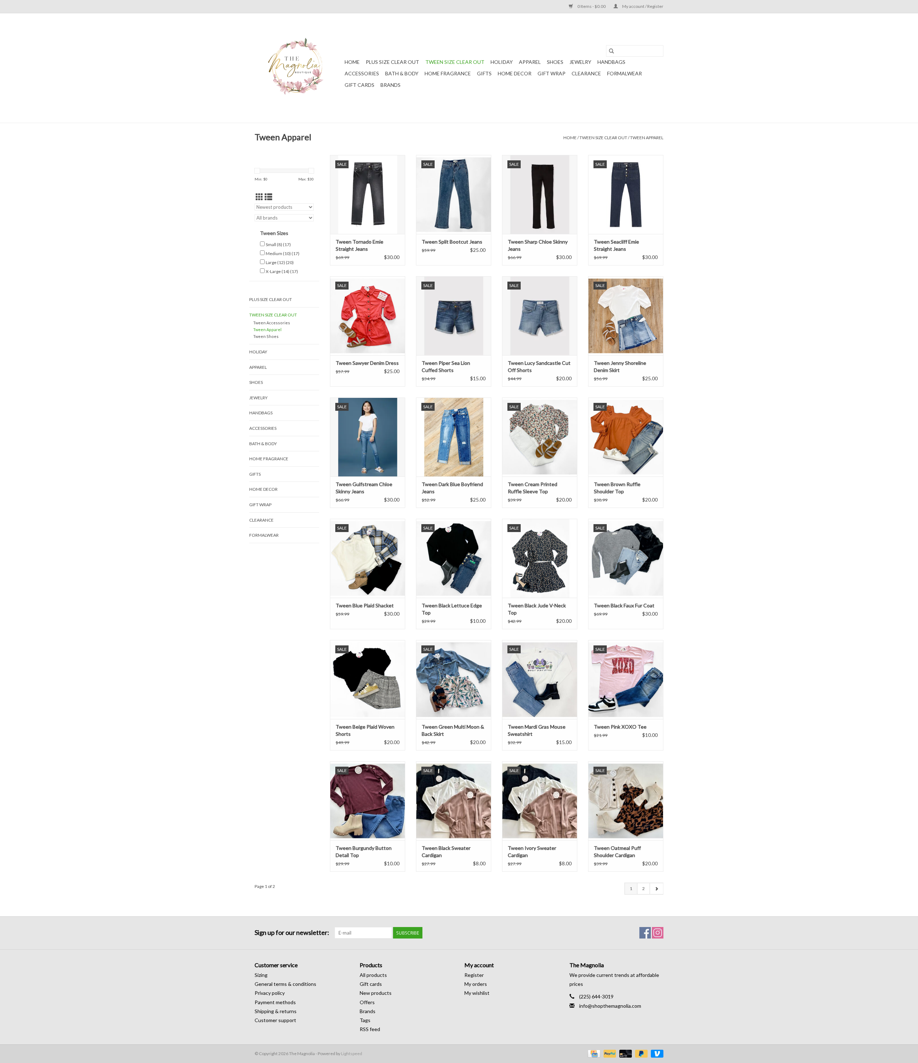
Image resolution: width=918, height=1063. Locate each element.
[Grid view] (259, 196)
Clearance (586, 73)
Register (474, 975)
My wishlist (476, 993)
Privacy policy (270, 993)
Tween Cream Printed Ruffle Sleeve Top (532, 487)
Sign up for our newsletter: (292, 932)
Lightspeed (351, 1053)
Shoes (555, 62)
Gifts (484, 73)
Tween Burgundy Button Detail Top (364, 851)
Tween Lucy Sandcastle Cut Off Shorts (539, 366)
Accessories (362, 73)
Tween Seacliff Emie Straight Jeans (616, 245)
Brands (390, 85)
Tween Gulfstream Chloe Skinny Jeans (364, 487)
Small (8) (278, 244)
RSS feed (370, 1029)
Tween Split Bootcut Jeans (452, 242)
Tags (365, 1020)
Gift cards (359, 85)
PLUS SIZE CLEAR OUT (392, 62)
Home (352, 62)
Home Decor (514, 73)
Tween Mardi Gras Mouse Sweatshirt (537, 730)
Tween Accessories (271, 322)
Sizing (261, 975)
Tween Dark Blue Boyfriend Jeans (452, 487)
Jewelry (580, 62)
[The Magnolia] (298, 68)
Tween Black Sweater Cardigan (446, 851)
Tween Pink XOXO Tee (620, 727)
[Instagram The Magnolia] (657, 933)
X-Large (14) (282, 271)
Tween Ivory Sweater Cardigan (532, 851)
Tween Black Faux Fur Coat (624, 605)
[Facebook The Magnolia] (645, 933)
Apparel (530, 62)
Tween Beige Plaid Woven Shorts (365, 730)
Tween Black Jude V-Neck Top (537, 609)
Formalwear (624, 73)
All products (373, 975)
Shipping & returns (276, 1011)
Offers (367, 1002)
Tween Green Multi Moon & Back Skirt (453, 730)
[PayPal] (609, 1053)
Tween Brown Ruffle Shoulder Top (617, 487)
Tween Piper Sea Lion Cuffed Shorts (446, 366)
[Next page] (656, 888)
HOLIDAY (502, 62)
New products (376, 993)
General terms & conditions (285, 984)
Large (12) (280, 262)
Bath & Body (401, 73)
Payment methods (275, 1002)
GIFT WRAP (552, 73)
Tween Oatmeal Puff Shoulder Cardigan (617, 851)
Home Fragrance (448, 73)
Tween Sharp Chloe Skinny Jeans (538, 245)
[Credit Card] (593, 1053)
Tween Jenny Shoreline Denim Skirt (620, 366)
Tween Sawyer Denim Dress (367, 363)
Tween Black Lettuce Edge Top (452, 609)
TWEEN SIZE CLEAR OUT (454, 62)
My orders (475, 984)
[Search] (611, 51)
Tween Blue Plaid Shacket (365, 605)
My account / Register (642, 6)
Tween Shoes (266, 336)
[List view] (268, 196)
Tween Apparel (646, 137)
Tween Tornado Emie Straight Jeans (359, 245)
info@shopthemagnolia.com (610, 1006)
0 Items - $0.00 (591, 6)
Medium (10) (282, 253)
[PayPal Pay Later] (640, 1053)
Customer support (275, 1020)
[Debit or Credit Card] (625, 1053)
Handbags (611, 62)
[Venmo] (655, 1053)
